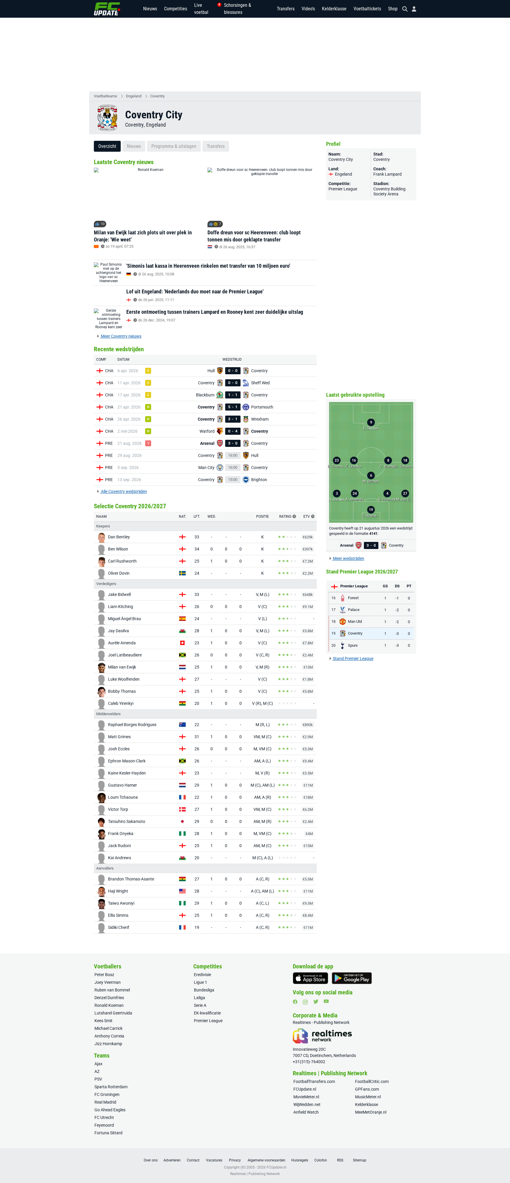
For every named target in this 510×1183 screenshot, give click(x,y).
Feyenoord (104, 1125)
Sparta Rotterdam (111, 1086)
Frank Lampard (387, 174)
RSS (340, 1160)
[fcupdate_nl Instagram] (305, 1002)
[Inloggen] (411, 9)
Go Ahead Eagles (109, 1109)
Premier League (342, 189)
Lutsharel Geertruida (113, 1013)
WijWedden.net (307, 1104)
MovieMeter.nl (306, 1096)
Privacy (235, 1160)
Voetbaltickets (367, 9)
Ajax (98, 1063)
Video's (308, 9)
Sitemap (359, 1160)
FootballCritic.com (372, 1081)
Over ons (151, 1160)
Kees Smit (103, 1020)
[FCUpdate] (107, 8)
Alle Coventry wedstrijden (123, 491)
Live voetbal (205, 8)
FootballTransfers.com (314, 1081)
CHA (109, 370)
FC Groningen (107, 1094)
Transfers (286, 9)
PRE (109, 443)
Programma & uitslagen (173, 146)
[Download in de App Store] (310, 978)
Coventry (157, 96)
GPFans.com (367, 1089)
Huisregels (299, 1160)
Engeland (133, 96)
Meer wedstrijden (348, 558)
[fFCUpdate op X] (316, 1001)
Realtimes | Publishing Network (255, 1174)
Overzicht (107, 146)
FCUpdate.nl (304, 1089)
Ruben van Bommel (112, 990)
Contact (193, 1160)
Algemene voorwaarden (266, 1160)
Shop (393, 9)
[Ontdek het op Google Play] (352, 978)
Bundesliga (204, 990)
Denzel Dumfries (109, 997)
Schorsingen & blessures (237, 8)
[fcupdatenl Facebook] (295, 1001)
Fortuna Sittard (108, 1132)
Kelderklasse (334, 9)
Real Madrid (105, 1102)
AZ (96, 1071)
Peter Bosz (104, 974)
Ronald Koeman (109, 1005)
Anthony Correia (109, 1036)
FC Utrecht (104, 1117)
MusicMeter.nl (368, 1096)
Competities (175, 9)
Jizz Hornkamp (108, 1043)
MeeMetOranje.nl (370, 1112)
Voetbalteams (105, 96)
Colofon (320, 1160)
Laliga (199, 997)
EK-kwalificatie (207, 1013)
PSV (98, 1079)
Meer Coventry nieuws (120, 336)
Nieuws (150, 9)
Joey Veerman (107, 982)
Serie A (200, 1005)
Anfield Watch (306, 1112)
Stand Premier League (352, 658)
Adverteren (172, 1160)
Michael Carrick (108, 1028)
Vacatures (214, 1160)
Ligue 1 (200, 982)
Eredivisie (202, 974)
